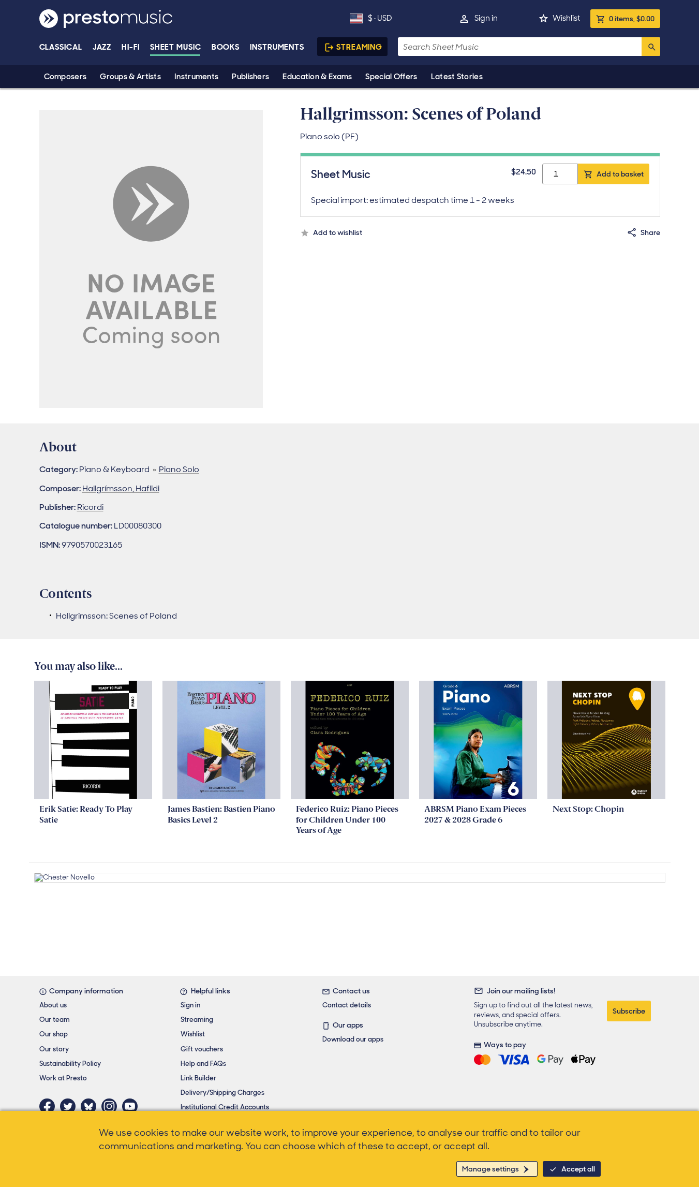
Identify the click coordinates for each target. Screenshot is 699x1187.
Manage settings (490, 1169)
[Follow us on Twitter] (70, 1106)
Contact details (346, 1005)
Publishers (250, 76)
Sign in (486, 18)
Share (650, 232)
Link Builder (198, 1078)
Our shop (53, 1034)
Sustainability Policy (70, 1063)
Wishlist (566, 18)
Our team (54, 1019)
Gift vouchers (202, 1049)
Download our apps (352, 1039)
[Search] (651, 46)
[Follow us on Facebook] (49, 1106)
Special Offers (391, 76)
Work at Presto (63, 1078)
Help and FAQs (203, 1063)
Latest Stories (457, 76)
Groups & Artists (130, 76)
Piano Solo (179, 469)
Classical (60, 47)
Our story (54, 1049)
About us (53, 1005)
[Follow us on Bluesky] (91, 1106)
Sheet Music (175, 47)
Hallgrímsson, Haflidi (120, 488)
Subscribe (629, 1011)
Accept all (578, 1169)
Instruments (196, 76)
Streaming (359, 47)
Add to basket (620, 174)
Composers (65, 76)
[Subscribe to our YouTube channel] (132, 1106)
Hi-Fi (131, 47)
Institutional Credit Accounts (225, 1107)
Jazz (102, 47)
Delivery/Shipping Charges (222, 1092)
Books (226, 47)
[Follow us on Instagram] (111, 1106)
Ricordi (90, 507)
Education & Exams (317, 76)
